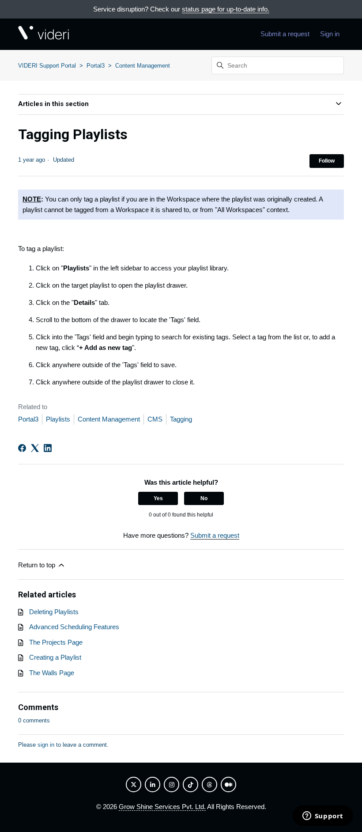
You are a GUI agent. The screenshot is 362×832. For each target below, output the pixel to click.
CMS (154, 419)
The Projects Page (56, 642)
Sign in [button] (329, 34)
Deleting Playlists (54, 611)
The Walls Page (51, 672)
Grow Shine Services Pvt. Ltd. (162, 806)
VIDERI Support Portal (47, 65)
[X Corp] (35, 448)
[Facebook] (22, 448)
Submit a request (284, 34)
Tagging (181, 419)
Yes (158, 498)
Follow (327, 161)
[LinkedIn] (48, 448)
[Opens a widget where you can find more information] (322, 816)
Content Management (142, 65)
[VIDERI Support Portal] (43, 34)
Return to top (37, 565)
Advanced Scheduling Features (74, 627)
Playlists (58, 419)
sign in (46, 744)
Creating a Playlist (55, 657)
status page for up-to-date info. (225, 9)
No (203, 498)
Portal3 (96, 65)
